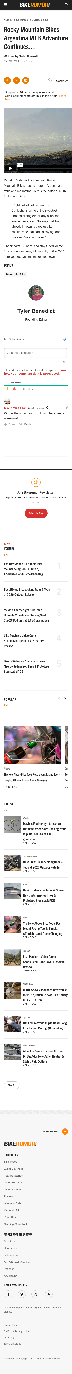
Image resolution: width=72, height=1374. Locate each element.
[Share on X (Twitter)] (16, 80)
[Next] (65, 698)
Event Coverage (13, 1168)
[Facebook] (8, 1293)
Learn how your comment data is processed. (35, 372)
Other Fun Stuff (13, 1182)
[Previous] (59, 698)
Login (63, 339)
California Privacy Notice (17, 1331)
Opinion (26, 1017)
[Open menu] (5, 5)
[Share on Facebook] (7, 80)
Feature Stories (13, 1175)
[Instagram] (34, 1293)
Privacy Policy (11, 1325)
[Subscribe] (48, 1293)
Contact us (10, 1247)
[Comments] (50, 81)
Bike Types (10, 1161)
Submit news (11, 1255)
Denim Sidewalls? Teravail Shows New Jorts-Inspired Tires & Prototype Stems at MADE (26, 666)
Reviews (26, 950)
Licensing (9, 1337)
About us (9, 1241)
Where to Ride (12, 1203)
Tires (25, 884)
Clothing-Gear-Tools (16, 1224)
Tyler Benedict (29, 56)
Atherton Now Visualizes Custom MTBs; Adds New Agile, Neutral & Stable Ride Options (43, 1056)
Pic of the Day (12, 1189)
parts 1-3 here (22, 246)
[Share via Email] (25, 80)
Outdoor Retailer (30, 856)
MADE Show (28, 984)
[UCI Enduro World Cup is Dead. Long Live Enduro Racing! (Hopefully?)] (12, 1024)
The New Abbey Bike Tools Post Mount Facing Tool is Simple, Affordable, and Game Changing (23, 568)
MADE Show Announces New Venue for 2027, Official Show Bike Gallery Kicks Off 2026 (45, 994)
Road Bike (10, 1217)
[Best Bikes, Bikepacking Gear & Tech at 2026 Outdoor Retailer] (12, 863)
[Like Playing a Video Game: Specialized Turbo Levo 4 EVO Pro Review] (12, 957)
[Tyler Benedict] (36, 294)
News (7, 768)
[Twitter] (21, 1293)
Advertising (10, 1275)
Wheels (26, 817)
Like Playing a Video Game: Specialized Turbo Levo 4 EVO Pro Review (24, 640)
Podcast (9, 1268)
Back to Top (51, 1131)
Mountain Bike (15, 274)
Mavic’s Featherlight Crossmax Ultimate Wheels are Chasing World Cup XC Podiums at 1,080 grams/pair (26, 615)
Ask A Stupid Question (17, 1261)
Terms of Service (12, 1343)
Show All (11, 1085)
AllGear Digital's (34, 1307)
